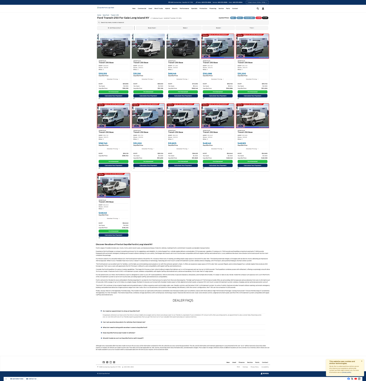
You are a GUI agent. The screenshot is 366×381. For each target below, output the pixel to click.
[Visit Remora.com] (265, 374)
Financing (212, 8)
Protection (203, 8)
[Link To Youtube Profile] (355, 379)
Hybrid (167, 8)
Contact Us (32, 379)
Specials (194, 8)
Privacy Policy (255, 367)
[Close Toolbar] (6, 379)
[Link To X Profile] (107, 362)
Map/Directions (17, 379)
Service (221, 8)
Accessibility (265, 367)
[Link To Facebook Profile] (104, 362)
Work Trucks (158, 8)
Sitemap (245, 367)
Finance (241, 362)
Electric (174, 8)
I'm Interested (113, 92)
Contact (235, 8)
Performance (184, 8)
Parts (228, 8)
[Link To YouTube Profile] (111, 362)
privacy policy (346, 372)
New (133, 8)
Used (150, 8)
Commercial (142, 8)
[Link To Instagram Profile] (114, 362)
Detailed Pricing (112, 79)
